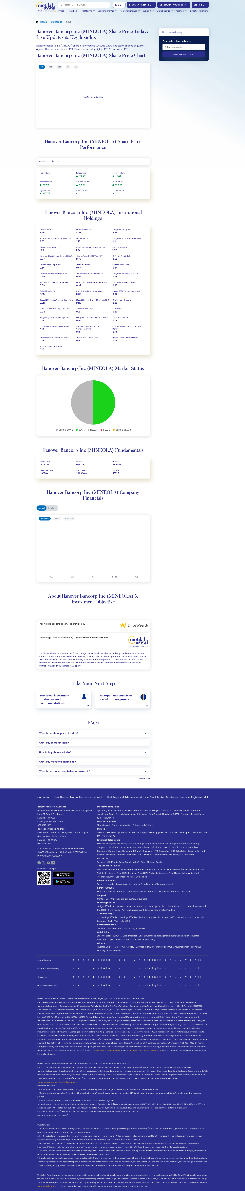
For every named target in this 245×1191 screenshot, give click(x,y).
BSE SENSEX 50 (109, 836)
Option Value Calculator (166, 854)
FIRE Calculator (186, 854)
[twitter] (44, 863)
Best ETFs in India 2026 (119, 921)
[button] (61, 5)
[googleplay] (63, 882)
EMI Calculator (170, 847)
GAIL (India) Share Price (187, 869)
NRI (104, 910)
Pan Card (106, 928)
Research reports (105, 884)
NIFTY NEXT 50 (166, 832)
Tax (99, 928)
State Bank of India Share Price (159, 869)
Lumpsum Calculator (107, 847)
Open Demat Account (171, 4)
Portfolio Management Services (131, 814)
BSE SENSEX (112, 832)
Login (118, 5)
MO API (136, 862)
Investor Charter (105, 946)
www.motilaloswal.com (48, 1186)
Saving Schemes (137, 928)
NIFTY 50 (101, 832)
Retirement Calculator (186, 843)
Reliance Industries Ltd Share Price (114, 876)
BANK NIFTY (124, 832)
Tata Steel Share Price (132, 869)
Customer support (137, 899)
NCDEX (116, 935)
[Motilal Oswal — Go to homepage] (46, 7)
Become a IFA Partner (158, 891)
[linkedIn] (53, 863)
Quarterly (52, 508)
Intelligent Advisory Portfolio (164, 810)
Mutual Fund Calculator (149, 847)
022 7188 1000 (44, 843)
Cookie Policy (182, 935)
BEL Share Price (139, 876)
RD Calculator (134, 843)
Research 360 (104, 862)
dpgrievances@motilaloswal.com (145, 1050)
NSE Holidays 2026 (106, 917)
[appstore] (63, 874)
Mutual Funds (121, 810)
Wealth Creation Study (144, 939)
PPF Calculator (162, 851)
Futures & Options (152, 906)
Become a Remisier (180, 891)
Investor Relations (154, 935)
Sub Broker (199, 906)
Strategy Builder (155, 862)
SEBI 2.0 (162, 946)
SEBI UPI (198, 4)
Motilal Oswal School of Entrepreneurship (154, 884)
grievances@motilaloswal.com (106, 1050)
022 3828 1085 (44, 825)
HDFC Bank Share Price (108, 869)
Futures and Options (143, 825)
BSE (98, 935)
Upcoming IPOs (104, 810)
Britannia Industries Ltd (186, 873)
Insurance (109, 817)
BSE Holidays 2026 (125, 917)
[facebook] (39, 863)
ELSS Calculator (178, 851)
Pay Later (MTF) (171, 814)
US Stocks (184, 810)
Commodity (114, 910)
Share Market (103, 825)
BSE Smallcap (138, 832)
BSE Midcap (152, 832)
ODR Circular (174, 946)
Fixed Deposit (155, 814)
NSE (103, 935)
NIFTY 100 (197, 832)
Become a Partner (139, 4)
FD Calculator (119, 843)
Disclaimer (169, 935)
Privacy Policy (189, 946)
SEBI (109, 935)
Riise (143, 862)
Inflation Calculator (126, 854)
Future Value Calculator (121, 851)
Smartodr (153, 946)
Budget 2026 (103, 906)
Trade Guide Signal (121, 862)
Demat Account (134, 906)
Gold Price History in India (147, 917)
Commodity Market (121, 825)
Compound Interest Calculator (158, 843)
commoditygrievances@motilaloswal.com (57, 1082)
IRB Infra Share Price (133, 873)
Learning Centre (124, 884)
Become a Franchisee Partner (131, 891)
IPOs (165, 906)
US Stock (188, 906)
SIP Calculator (104, 843)
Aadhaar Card (120, 928)
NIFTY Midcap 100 (183, 832)
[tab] (42, 67)
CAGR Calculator (128, 847)
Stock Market (117, 906)
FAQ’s (112, 899)
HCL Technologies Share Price (159, 873)
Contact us (102, 899)
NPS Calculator (145, 854)
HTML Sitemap (114, 950)
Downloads (141, 946)
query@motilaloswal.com (50, 821)
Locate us (122, 899)
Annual (42, 508)
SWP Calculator (186, 847)
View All (143, 778)
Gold (99, 910)
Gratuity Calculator (143, 851)
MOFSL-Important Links (132, 935)
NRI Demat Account (139, 810)
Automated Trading (165, 910)
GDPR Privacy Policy (124, 946)
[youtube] (48, 863)
